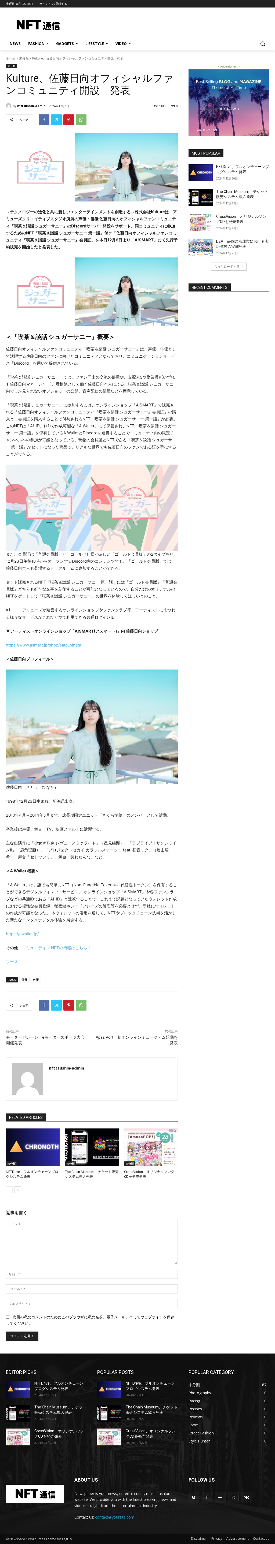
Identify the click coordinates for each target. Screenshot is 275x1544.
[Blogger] (194, 1497)
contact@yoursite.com (114, 1517)
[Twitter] (56, 119)
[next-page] (18, 1189)
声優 (36, 980)
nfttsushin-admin (31, 106)
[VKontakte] (246, 1497)
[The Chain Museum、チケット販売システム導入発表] (92, 1147)
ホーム (11, 58)
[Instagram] (233, 1497)
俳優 (24, 980)
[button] (262, 43)
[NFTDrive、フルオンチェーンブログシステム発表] (33, 1147)
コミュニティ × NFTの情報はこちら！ (56, 947)
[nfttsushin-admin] (9, 106)
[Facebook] (44, 119)
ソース (12, 961)
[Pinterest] (68, 119)
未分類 (24, 58)
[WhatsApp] (81, 119)
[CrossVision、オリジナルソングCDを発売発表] (151, 1147)
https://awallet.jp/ (22, 933)
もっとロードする (227, 266)
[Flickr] (220, 1497)
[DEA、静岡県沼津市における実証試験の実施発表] (201, 247)
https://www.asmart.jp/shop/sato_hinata (43, 645)
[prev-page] (9, 1189)
